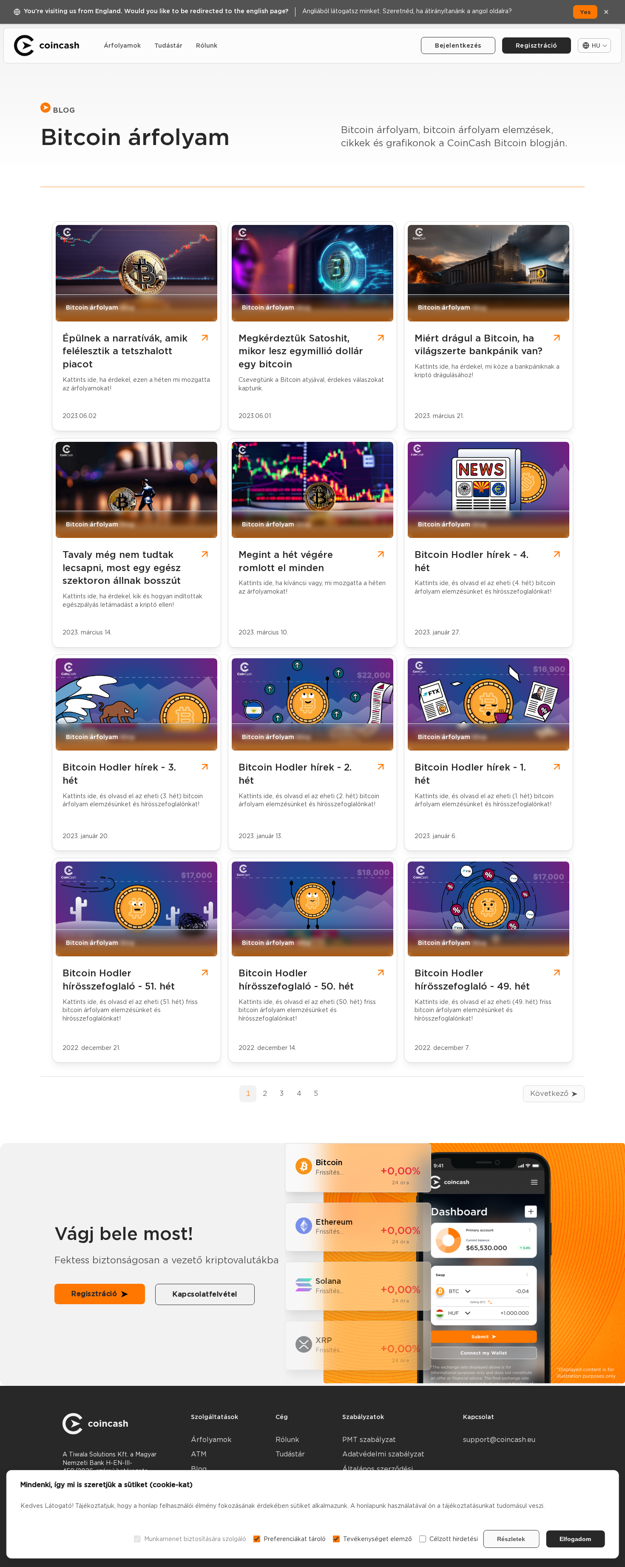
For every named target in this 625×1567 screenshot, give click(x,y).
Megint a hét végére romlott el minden (286, 561)
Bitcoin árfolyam (92, 307)
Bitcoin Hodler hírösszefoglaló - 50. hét (296, 979)
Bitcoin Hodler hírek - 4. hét (471, 561)
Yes (585, 12)
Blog (199, 1469)
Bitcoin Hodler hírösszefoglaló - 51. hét (118, 979)
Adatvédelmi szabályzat (383, 1454)
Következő (549, 1093)
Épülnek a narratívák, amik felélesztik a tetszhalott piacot (125, 351)
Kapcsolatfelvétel (205, 1294)
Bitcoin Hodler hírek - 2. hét (295, 774)
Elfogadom (575, 1539)
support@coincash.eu (499, 1440)
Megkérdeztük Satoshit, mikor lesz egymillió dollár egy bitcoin (301, 351)
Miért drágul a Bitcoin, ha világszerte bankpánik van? (479, 345)
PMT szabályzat (369, 1440)
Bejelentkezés (458, 45)
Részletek (511, 1539)
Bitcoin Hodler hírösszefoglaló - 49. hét (472, 979)
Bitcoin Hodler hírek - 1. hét (470, 774)
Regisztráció (536, 45)
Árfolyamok (122, 45)
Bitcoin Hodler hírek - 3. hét (119, 774)
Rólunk (206, 45)
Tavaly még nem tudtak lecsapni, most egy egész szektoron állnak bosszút (121, 567)
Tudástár (168, 45)
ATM (199, 1454)
